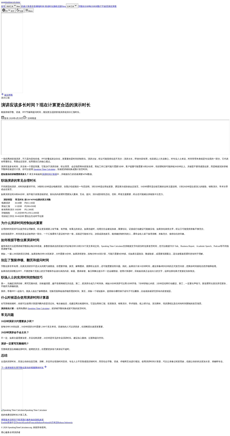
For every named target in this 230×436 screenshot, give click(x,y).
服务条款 (31, 420)
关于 (16, 420)
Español (26, 422)
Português (47, 422)
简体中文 (11, 422)
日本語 (54, 422)
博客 (3, 420)
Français (33, 422)
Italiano (40, 422)
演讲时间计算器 (49, 174)
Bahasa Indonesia (65, 422)
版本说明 (9, 420)
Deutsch (19, 422)
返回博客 (8, 95)
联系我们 (22, 420)
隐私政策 (39, 420)
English (4, 422)
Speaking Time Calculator (44, 169)
